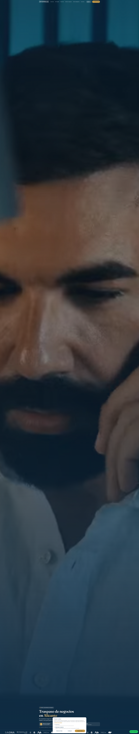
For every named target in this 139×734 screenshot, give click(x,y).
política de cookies (58, 722)
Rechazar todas (59, 730)
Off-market (57, 1)
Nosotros (62, 1)
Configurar (70, 730)
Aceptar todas (80, 730)
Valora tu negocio (68, 1)
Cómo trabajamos (76, 1)
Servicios (52, 1)
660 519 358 (96, 1)
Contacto (82, 1)
